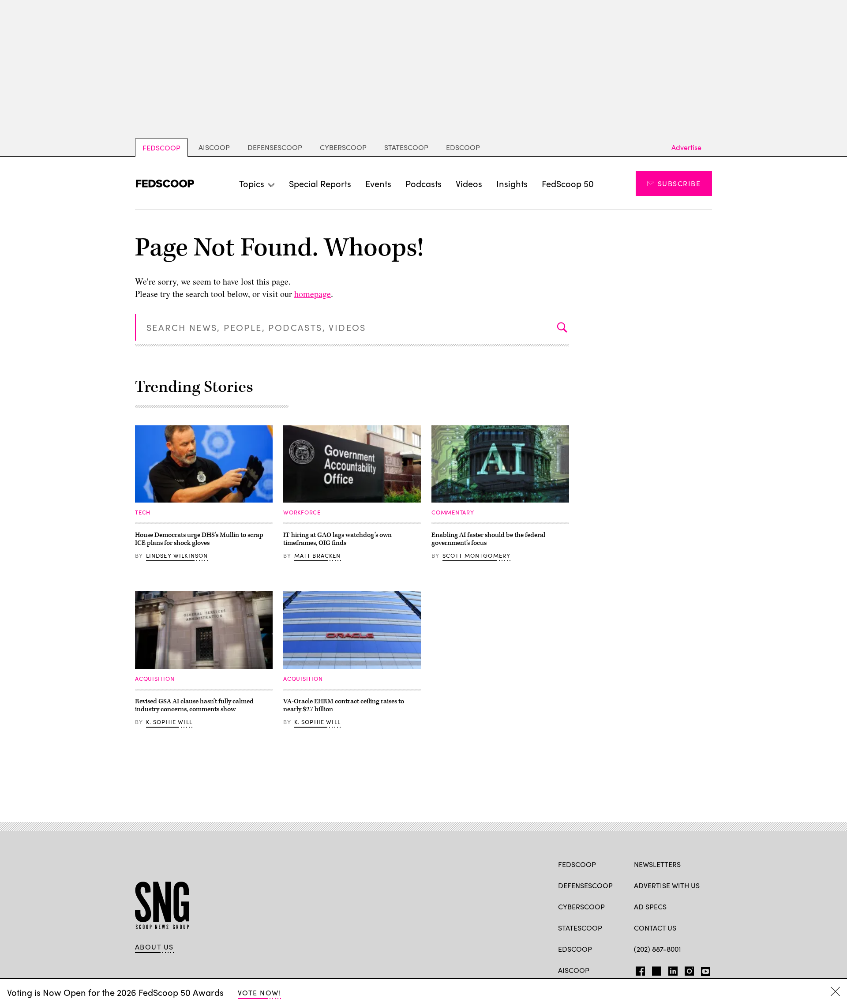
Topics (251, 183)
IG (686, 969)
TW (655, 969)
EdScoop (463, 147)
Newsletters (657, 864)
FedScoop (161, 147)
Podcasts (423, 183)
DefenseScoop (274, 147)
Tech (142, 512)
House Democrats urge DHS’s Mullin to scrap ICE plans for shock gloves (199, 539)
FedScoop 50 (568, 183)
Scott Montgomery (476, 555)
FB (638, 969)
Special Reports (320, 183)
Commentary (452, 512)
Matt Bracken (317, 555)
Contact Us (655, 927)
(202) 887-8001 (657, 948)
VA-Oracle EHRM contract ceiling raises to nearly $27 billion (343, 705)
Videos (469, 183)
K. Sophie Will (169, 722)
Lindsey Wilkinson (177, 555)
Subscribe (679, 183)
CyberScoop (343, 147)
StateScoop (406, 147)
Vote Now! (259, 992)
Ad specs (650, 906)
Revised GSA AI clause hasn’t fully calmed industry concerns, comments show (194, 705)
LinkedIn (673, 969)
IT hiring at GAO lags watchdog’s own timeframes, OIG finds (337, 539)
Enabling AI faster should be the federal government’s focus (488, 539)
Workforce (302, 512)
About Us (154, 946)
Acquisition (155, 679)
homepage (312, 294)
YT (703, 969)
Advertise (686, 147)
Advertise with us (667, 885)
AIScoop (214, 147)
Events (378, 183)
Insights (512, 183)
